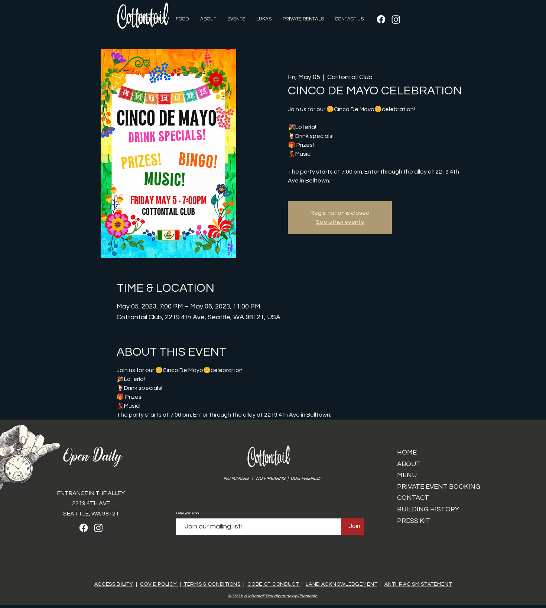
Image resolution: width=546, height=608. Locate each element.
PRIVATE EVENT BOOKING (438, 486)
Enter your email (187, 513)
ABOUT (408, 464)
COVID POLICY (159, 584)
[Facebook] (381, 19)
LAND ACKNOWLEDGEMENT (341, 584)
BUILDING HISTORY (428, 509)
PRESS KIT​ (413, 520)
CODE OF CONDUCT (273, 584)
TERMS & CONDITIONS (211, 584)
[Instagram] (396, 19)
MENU (407, 475)
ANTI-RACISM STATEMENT (418, 584)
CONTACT (413, 497)
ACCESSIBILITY (113, 584)
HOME (407, 452)
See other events (340, 222)
